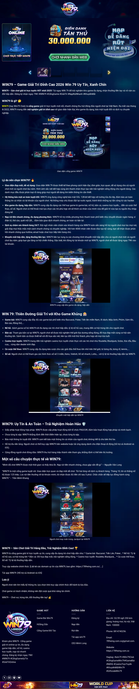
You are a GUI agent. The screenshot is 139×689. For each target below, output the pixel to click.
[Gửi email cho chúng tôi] (9, 677)
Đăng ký (75, 618)
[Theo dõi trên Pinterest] (14, 677)
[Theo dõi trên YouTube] (19, 677)
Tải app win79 (78, 637)
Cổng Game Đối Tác (46, 630)
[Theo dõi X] (4, 677)
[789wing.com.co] (69, 9)
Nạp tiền (76, 624)
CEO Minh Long (79, 643)
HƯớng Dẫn (42, 624)
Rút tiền (75, 630)
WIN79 (5, 106)
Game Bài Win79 (45, 618)
